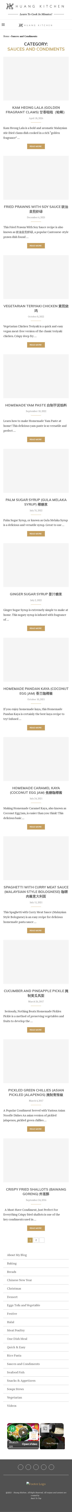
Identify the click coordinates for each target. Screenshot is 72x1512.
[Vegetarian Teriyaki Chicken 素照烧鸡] (36, 277)
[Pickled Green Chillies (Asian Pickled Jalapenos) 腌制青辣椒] (36, 1061)
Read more (36, 146)
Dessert (12, 1297)
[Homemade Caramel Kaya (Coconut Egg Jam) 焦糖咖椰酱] (36, 759)
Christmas (14, 1288)
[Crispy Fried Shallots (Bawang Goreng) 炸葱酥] (36, 1160)
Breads (11, 1272)
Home (6, 36)
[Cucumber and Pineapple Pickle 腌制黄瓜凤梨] (36, 962)
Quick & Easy (16, 1347)
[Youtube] (43, 1467)
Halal (10, 1322)
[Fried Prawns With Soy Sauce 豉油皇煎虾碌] (36, 178)
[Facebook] (20, 1467)
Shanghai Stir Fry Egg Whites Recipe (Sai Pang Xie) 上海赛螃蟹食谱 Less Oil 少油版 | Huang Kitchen (23, 1428)
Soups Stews (15, 1389)
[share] (32, 1427)
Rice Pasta (14, 1355)
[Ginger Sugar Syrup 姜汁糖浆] (36, 565)
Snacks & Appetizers (21, 1380)
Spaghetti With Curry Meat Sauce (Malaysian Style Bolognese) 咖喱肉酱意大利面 (36, 891)
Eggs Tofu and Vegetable (23, 1305)
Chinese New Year (19, 1280)
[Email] (51, 1467)
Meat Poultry (16, 1330)
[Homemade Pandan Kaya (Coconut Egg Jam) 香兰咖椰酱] (36, 660)
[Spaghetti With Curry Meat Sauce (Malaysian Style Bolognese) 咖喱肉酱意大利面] (36, 858)
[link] (12, 1428)
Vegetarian (14, 1397)
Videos (11, 1406)
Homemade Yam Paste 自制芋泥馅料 (36, 405)
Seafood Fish (15, 1372)
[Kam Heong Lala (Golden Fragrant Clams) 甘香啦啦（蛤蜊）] (36, 79)
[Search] (68, 25)
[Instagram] (28, 1467)
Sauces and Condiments (23, 1364)
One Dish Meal (17, 1339)
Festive (12, 1313)
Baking (12, 1263)
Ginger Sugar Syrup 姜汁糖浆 (36, 594)
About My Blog (17, 1255)
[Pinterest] (36, 1467)
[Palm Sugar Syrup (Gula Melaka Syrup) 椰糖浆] (36, 471)
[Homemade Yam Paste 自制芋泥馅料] (36, 376)
